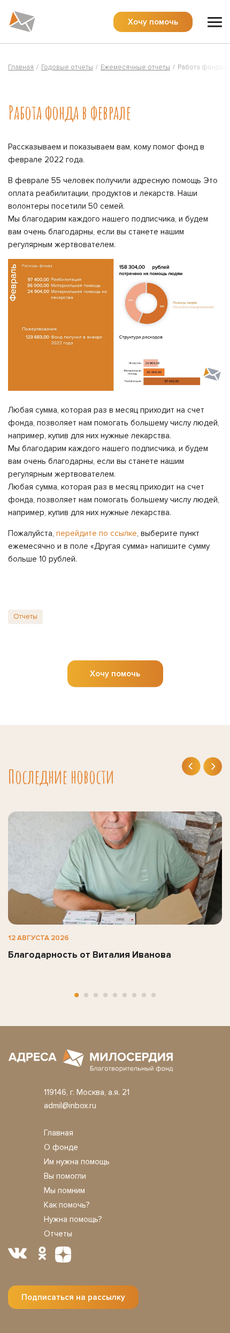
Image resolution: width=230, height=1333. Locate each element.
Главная (58, 1133)
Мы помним (64, 1190)
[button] (76, 995)
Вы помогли (65, 1176)
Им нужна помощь (77, 1161)
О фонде (61, 1147)
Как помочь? (66, 1205)
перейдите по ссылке (96, 533)
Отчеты (25, 616)
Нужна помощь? (73, 1219)
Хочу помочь (153, 22)
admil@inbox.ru (70, 1105)
